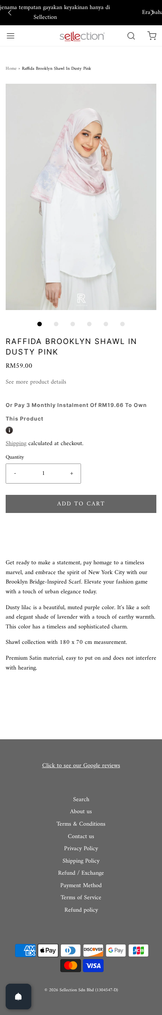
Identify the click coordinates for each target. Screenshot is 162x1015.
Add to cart (81, 504)
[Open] (18, 996)
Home (11, 68)
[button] (10, 13)
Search (81, 800)
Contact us (81, 837)
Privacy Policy (81, 849)
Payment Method (81, 886)
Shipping (16, 443)
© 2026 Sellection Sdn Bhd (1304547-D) (81, 990)
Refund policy (81, 910)
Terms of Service (81, 898)
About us (81, 812)
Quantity (15, 457)
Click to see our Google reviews (81, 765)
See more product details (36, 382)
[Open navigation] (10, 35)
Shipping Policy (81, 861)
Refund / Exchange (81, 873)
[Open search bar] (131, 35)
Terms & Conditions (81, 824)
